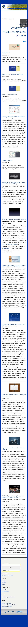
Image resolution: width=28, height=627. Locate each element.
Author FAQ (4, 589)
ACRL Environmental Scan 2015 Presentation (14, 219)
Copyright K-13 (6, 53)
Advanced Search (5, 573)
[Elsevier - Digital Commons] (14, 612)
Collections (4, 580)
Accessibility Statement (7, 606)
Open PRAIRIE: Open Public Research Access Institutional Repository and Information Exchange (14, 7)
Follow (25, 41)
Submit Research (5, 591)
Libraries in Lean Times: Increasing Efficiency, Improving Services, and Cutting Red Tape (14, 266)
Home (3, 18)
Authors (3, 584)
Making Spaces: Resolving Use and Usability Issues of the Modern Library (13, 183)
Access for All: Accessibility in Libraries (12, 74)
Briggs (6, 18)
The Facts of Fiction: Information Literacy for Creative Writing (14, 395)
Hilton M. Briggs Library (6, 603)
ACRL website (5, 248)
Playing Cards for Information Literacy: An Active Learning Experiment (13, 325)
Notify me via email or (7, 575)
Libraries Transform (7, 160)
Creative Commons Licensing (9, 94)
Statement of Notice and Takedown (9, 604)
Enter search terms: (6, 562)
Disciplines (4, 582)
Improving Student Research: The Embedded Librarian (13, 448)
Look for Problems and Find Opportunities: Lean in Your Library (13, 117)
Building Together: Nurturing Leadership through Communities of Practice (12, 496)
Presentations (11, 18)
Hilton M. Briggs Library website (8, 597)
